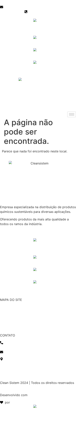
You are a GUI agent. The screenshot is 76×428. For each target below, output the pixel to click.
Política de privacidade (17, 371)
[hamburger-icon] (71, 114)
